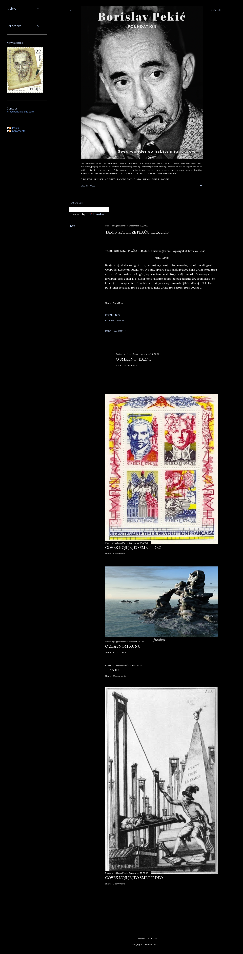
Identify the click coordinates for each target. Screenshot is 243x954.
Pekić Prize (151, 179)
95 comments (119, 652)
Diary (137, 179)
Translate (99, 214)
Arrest (110, 179)
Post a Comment (114, 320)
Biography (124, 179)
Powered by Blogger (147, 938)
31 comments (119, 676)
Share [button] (72, 225)
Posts (15, 128)
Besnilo (113, 669)
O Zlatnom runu (123, 646)
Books (98, 179)
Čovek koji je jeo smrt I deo (133, 547)
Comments (18, 130)
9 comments (119, 883)
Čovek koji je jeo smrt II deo (134, 877)
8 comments (119, 553)
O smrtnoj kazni (133, 359)
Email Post (118, 303)
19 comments (130, 365)
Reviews (86, 179)
